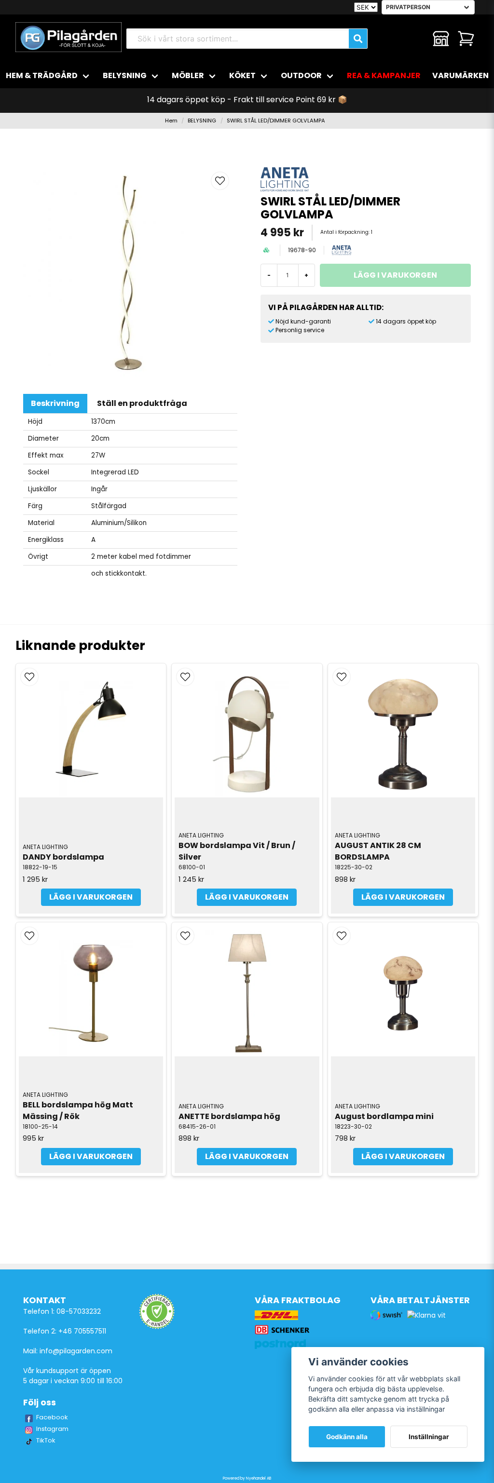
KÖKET (242, 75)
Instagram (52, 1428)
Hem (171, 120)
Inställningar (429, 1437)
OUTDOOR (301, 75)
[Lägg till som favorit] (415, 38)
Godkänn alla (347, 1437)
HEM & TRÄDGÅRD (42, 75)
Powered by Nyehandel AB (247, 1478)
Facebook (52, 1417)
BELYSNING (125, 75)
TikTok (45, 1440)
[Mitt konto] (440, 38)
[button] (220, 180)
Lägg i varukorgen (91, 897)
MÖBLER (188, 75)
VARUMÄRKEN (460, 75)
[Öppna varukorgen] (466, 38)
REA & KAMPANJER (384, 75)
